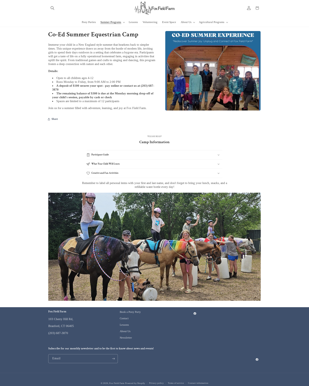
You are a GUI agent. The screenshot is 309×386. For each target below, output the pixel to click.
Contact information (198, 383)
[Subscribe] (113, 358)
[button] (52, 8)
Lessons (124, 324)
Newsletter (126, 337)
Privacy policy (156, 383)
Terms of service (176, 383)
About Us (125, 331)
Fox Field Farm (116, 383)
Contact (124, 318)
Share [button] (55, 118)
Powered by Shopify (135, 383)
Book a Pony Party (130, 311)
